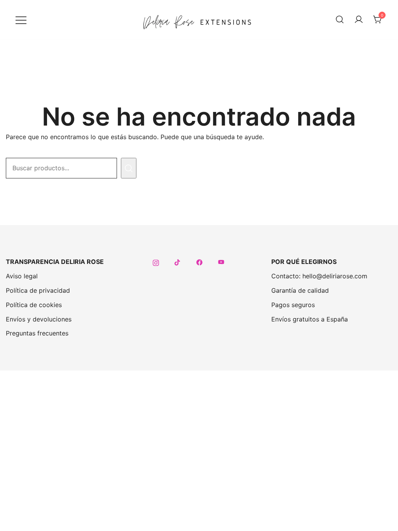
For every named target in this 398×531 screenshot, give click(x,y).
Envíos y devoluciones (39, 319)
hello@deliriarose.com (334, 276)
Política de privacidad (38, 290)
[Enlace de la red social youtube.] (221, 262)
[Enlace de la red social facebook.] (199, 262)
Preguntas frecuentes (37, 333)
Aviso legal (22, 276)
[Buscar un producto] (339, 19)
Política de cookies (34, 305)
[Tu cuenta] (358, 20)
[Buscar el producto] (128, 168)
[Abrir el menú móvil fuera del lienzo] (21, 19)
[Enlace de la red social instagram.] (156, 262)
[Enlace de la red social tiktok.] (178, 262)
